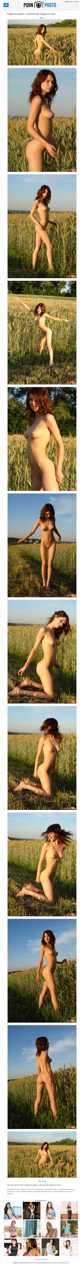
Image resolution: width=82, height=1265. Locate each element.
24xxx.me (76, 1)
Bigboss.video (69, 1)
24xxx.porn (37, 1259)
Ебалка (42, 18)
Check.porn (44, 1259)
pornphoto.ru (23, 1262)
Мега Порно (42, 1181)
